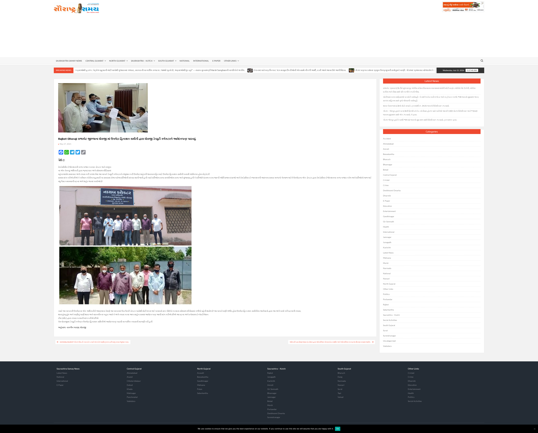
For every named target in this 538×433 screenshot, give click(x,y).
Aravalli (200, 373)
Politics (386, 294)
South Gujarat (166, 61)
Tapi (339, 393)
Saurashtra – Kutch (141, 61)
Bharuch (386, 159)
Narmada (387, 268)
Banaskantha (388, 154)
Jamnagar (387, 237)
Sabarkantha (388, 310)
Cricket (386, 180)
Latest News (388, 252)
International (201, 61)
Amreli (386, 149)
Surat (385, 330)
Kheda (129, 389)
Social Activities (390, 320)
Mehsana (387, 258)
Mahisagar (131, 393)
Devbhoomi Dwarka (392, 190)
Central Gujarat (94, 61)
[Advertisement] (269, 36)
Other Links (230, 61)
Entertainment (389, 211)
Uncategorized (389, 341)
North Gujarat (117, 61)
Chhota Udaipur (134, 381)
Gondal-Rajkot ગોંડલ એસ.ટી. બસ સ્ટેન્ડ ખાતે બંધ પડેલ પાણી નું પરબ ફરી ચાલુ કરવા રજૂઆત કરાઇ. (94, 342)
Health (386, 227)
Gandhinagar (388, 216)
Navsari (386, 278)
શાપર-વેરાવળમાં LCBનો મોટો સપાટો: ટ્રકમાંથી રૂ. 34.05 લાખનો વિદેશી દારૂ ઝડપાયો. (416, 106)
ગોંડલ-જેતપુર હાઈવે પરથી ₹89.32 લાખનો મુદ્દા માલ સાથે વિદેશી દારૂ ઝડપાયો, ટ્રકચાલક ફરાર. (420, 120)
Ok (337, 429)
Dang (340, 377)
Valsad (340, 397)
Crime (386, 185)
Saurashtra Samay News (69, 61)
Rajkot (386, 304)
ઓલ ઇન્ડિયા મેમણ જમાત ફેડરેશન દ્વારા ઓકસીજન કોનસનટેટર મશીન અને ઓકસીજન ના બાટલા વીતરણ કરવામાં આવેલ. (330, 342)
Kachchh (387, 247)
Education (387, 206)
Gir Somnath (388, 221)
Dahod (130, 385)
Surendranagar (389, 335)
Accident (387, 138)
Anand (130, 377)
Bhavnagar (387, 164)
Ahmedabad (388, 144)
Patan (199, 389)
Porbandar (387, 299)
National (185, 61)
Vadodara (387, 346)
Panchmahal (132, 397)
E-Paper (216, 61)
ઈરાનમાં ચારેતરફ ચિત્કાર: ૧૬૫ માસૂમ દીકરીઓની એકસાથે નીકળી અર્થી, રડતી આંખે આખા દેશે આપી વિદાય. (267, 70)
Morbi (386, 263)
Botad (385, 169)
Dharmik (387, 195)
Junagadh (387, 242)
